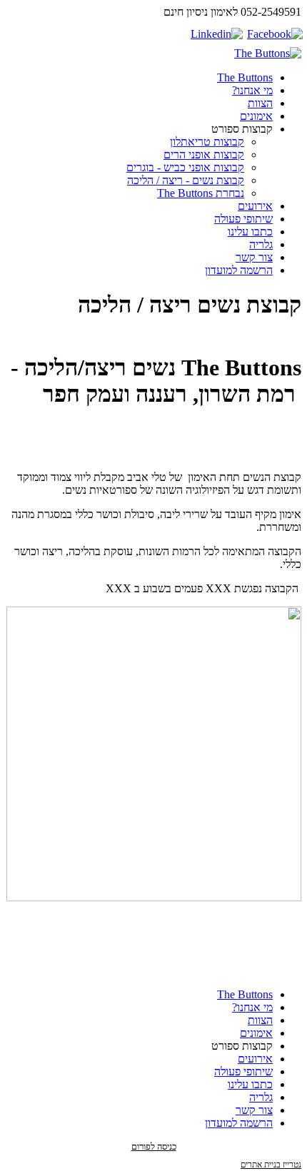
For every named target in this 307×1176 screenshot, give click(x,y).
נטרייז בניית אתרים (271, 1165)
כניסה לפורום (153, 1146)
